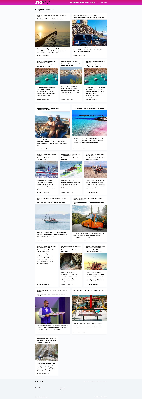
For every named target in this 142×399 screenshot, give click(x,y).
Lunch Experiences (100, 154)
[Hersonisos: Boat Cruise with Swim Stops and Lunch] (52, 217)
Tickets (66, 290)
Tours (72, 155)
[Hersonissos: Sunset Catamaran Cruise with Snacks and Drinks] (95, 261)
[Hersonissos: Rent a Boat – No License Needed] (46, 169)
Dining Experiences (76, 198)
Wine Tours (95, 15)
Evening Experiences (52, 15)
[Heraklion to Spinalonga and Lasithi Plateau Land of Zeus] (71, 75)
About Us (103, 2)
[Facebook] (35, 381)
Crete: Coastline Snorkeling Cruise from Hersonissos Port (88, 293)
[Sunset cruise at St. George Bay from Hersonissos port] (52, 34)
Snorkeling (63, 155)
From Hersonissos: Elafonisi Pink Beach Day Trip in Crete (88, 108)
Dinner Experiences (84, 198)
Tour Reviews (84, 2)
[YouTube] (42, 381)
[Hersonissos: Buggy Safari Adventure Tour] (71, 261)
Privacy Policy (104, 396)
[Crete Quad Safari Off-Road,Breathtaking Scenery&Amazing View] (52, 124)
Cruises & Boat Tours (41, 15)
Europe (46, 15)
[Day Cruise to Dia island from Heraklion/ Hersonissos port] (95, 76)
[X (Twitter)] (37, 381)
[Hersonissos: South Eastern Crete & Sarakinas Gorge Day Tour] (46, 352)
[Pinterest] (40, 381)
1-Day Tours (75, 105)
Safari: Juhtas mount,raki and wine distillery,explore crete (89, 17)
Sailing (95, 247)
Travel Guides (94, 2)
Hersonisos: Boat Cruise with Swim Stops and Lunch (51, 202)
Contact (62, 390)
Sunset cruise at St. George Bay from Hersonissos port (51, 18)
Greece (57, 15)
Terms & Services (97, 396)
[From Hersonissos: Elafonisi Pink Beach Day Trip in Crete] (89, 123)
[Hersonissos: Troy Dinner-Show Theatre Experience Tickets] (52, 310)
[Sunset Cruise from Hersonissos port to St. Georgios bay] (46, 76)
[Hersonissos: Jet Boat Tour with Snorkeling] (71, 169)
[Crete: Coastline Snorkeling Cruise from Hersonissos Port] (89, 308)
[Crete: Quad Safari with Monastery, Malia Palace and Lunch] (95, 169)
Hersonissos (61, 15)
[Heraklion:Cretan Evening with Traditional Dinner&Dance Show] (89, 218)
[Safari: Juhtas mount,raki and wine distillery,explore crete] (89, 33)
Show (80, 199)
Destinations (74, 2)
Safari (86, 15)
